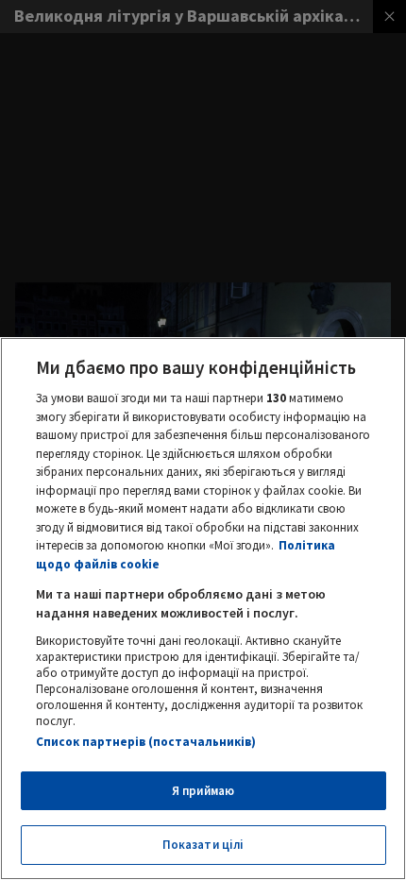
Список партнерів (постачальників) (146, 742)
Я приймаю (203, 791)
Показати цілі (203, 845)
